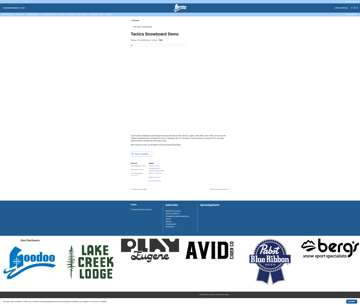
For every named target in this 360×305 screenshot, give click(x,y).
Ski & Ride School (48, 14)
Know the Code (146, 296)
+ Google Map (157, 173)
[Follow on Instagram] (354, 8)
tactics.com (134, 175)
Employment (81, 14)
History (168, 221)
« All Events (135, 20)
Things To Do (32, 14)
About (168, 219)
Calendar (93, 14)
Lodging (70, 14)
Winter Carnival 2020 (140, 189)
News (109, 14)
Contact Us (217, 296)
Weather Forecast (173, 211)
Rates (61, 14)
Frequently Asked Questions (177, 216)
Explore (20, 14)
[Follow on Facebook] (352, 8)
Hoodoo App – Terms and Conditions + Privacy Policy (185, 296)
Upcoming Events (209, 205)
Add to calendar (141, 154)
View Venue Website (155, 181)
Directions (135, 296)
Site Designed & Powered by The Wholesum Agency (214, 291)
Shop (101, 14)
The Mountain (7, 14)
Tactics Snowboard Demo (218, 189)
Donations (170, 227)
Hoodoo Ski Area (154, 166)
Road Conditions (173, 213)
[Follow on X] (357, 8)
